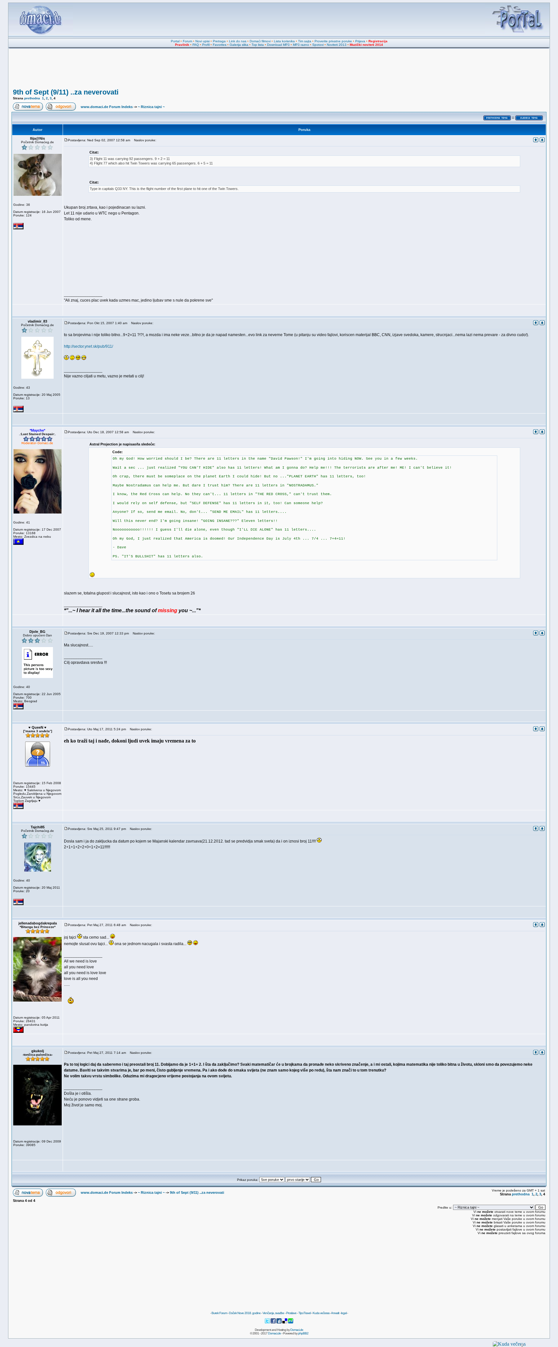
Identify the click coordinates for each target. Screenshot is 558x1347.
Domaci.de (296, 1330)
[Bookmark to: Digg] (279, 1322)
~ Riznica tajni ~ (151, 107)
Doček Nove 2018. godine (245, 1313)
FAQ (195, 44)
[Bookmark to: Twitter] (268, 1322)
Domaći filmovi (260, 41)
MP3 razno (301, 44)
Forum (187, 41)
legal (343, 1313)
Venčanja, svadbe (273, 1313)
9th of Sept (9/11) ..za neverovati (66, 92)
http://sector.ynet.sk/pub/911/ (88, 346)
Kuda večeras (321, 1313)
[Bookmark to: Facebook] (273, 1322)
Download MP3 (278, 44)
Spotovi (318, 44)
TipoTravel (304, 1313)
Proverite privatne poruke (333, 41)
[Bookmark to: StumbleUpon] (290, 1322)
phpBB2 (303, 1333)
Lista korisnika (284, 41)
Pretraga (219, 41)
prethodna (32, 98)
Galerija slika (239, 44)
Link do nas (237, 41)
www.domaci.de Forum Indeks (107, 107)
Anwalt (335, 1313)
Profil (206, 44)
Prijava (360, 41)
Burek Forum (219, 1313)
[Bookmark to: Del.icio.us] (285, 1322)
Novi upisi (202, 41)
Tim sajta (304, 41)
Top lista (258, 44)
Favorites (219, 44)
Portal (175, 41)
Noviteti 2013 (336, 44)
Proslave (291, 1313)
